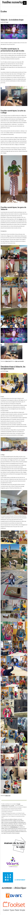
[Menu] (25, 3)
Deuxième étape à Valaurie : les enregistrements (13, 367)
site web (3, 69)
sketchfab (22, 361)
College (6, 361)
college (16, 361)
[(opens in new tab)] (14, 852)
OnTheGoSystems (14, 826)
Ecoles (9, 361)
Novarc (20, 219)
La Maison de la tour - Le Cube (7, 805)
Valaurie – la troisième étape (12, 20)
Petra (18, 803)
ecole (19, 361)
